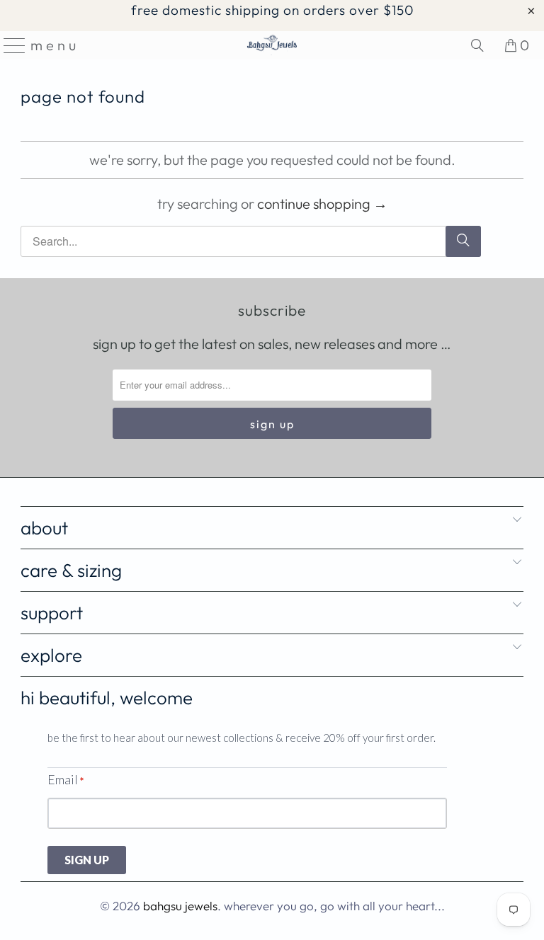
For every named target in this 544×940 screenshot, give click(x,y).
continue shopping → (322, 203)
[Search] (477, 45)
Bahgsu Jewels (180, 905)
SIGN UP (86, 859)
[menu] (10, 45)
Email (65, 779)
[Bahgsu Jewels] (272, 45)
